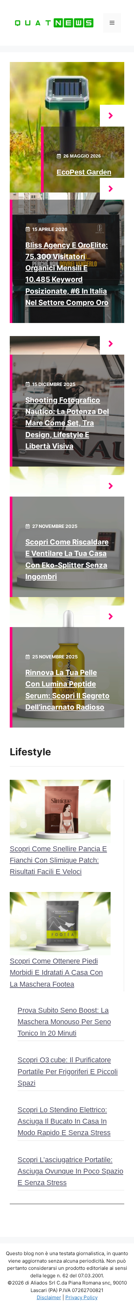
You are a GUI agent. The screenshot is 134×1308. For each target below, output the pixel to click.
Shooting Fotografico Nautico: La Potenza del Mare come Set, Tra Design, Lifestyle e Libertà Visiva (67, 423)
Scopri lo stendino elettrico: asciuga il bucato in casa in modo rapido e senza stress (64, 1121)
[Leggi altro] (112, 116)
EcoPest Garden (84, 172)
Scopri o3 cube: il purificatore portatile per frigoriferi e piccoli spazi (68, 1071)
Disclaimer (49, 1297)
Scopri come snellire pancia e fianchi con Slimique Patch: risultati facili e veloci (58, 860)
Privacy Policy (81, 1297)
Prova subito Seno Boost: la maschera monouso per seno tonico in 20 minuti (64, 1021)
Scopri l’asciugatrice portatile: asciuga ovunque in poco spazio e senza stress (70, 1171)
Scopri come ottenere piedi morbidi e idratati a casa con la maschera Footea (56, 972)
